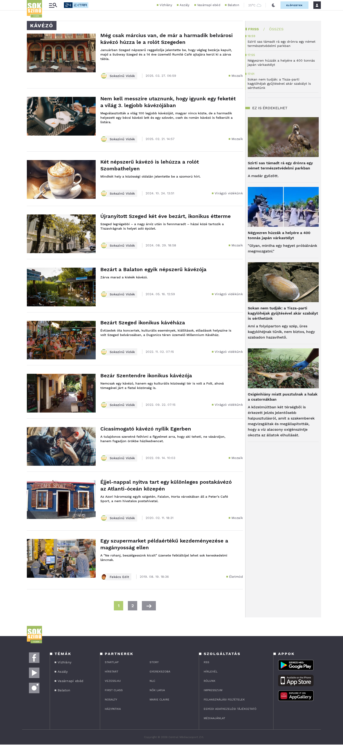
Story (154, 662)
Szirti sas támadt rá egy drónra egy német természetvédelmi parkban (280, 165)
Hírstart (111, 671)
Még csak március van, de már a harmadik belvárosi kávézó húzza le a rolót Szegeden (166, 38)
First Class (114, 690)
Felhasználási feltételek (224, 699)
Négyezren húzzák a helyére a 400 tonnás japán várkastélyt (279, 235)
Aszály (185, 5)
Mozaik (237, 75)
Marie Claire (159, 699)
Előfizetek (294, 5)
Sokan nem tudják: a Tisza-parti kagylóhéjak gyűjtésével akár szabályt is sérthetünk (283, 313)
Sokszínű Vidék (122, 76)
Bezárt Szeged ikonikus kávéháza (142, 323)
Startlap (112, 662)
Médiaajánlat (214, 718)
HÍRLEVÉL (210, 671)
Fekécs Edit (119, 577)
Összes (276, 29)
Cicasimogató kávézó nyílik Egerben (145, 429)
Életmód (236, 576)
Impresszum (213, 690)
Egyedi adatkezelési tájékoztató (230, 708)
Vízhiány (166, 5)
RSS (206, 662)
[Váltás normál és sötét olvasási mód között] (273, 5)
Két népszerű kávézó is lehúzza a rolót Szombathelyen (149, 165)
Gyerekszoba (160, 671)
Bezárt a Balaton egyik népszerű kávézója (153, 269)
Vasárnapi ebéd (208, 5)
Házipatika (113, 708)
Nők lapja (157, 690)
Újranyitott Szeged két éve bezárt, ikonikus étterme (165, 216)
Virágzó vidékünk (229, 193)
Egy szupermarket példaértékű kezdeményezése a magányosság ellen (164, 544)
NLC (152, 680)
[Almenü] (53, 5)
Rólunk (209, 680)
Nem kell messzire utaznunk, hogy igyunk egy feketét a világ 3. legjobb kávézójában (168, 102)
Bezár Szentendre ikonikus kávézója (146, 375)
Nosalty (111, 699)
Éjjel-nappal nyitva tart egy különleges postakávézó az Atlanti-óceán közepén (166, 485)
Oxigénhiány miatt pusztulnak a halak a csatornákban (283, 397)
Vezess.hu (113, 680)
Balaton (233, 5)
